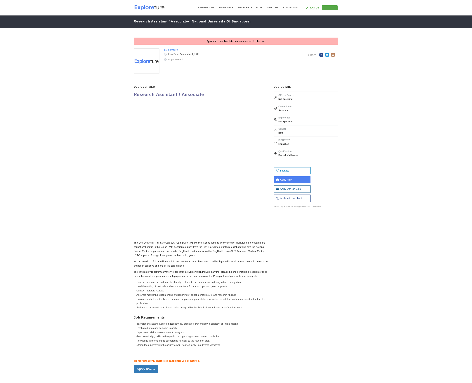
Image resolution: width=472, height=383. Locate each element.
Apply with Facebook (291, 198)
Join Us (314, 7)
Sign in (331, 7)
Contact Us (290, 7)
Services (243, 7)
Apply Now (285, 179)
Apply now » (146, 369)
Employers (226, 7)
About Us (272, 7)
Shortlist (284, 170)
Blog (259, 7)
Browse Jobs (206, 7)
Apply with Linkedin (290, 189)
